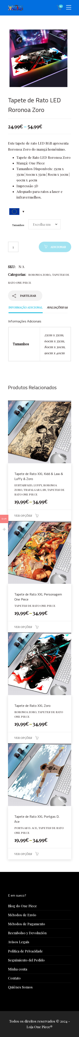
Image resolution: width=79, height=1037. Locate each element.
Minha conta (17, 969)
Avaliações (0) (57, 307)
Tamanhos (18, 225)
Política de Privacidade (25, 951)
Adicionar (58, 247)
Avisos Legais (18, 942)
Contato (14, 978)
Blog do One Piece (22, 906)
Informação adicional (25, 307)
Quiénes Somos (20, 987)
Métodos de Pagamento (26, 924)
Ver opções (23, 515)
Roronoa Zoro (39, 274)
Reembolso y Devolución (27, 933)
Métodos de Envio (22, 915)
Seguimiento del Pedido (26, 960)
